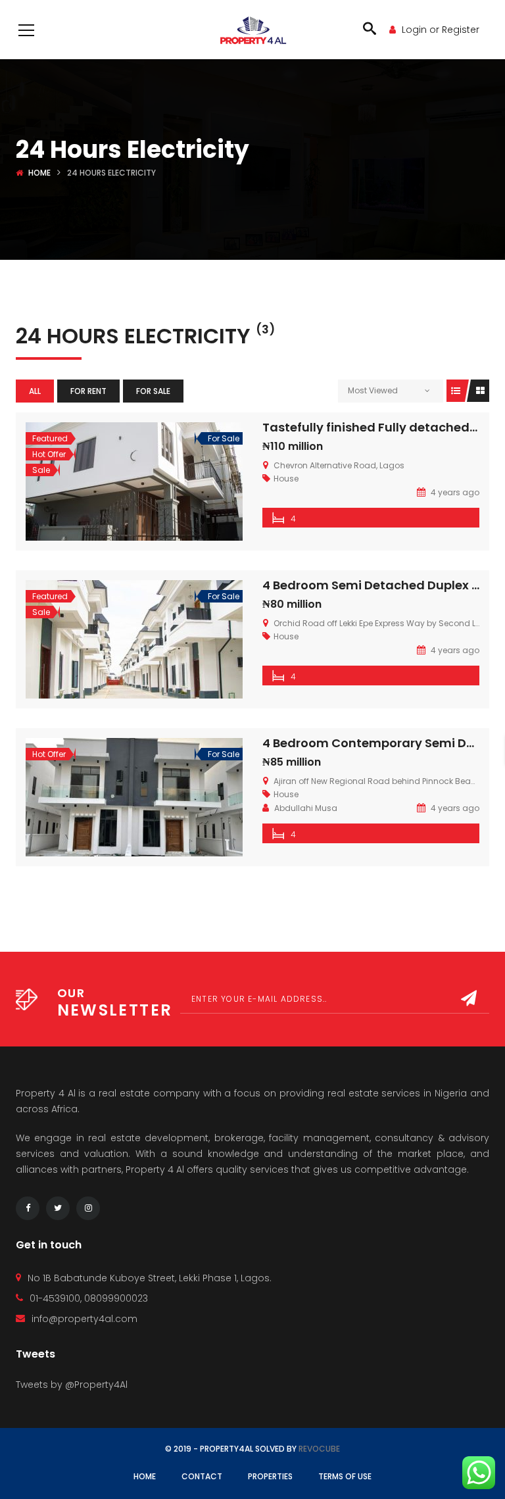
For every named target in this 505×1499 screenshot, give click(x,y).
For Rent (88, 391)
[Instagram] (88, 1208)
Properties (270, 1476)
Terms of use (345, 1476)
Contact (201, 1476)
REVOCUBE (319, 1448)
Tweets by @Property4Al (72, 1384)
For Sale (153, 391)
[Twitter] (58, 1208)
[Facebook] (27, 1208)
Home (39, 172)
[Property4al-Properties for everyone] (252, 29)
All (35, 391)
